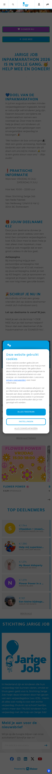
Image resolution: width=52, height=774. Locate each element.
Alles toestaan (26, 412)
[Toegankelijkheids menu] (49, 771)
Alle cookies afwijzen (26, 428)
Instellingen (26, 421)
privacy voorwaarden (16, 380)
